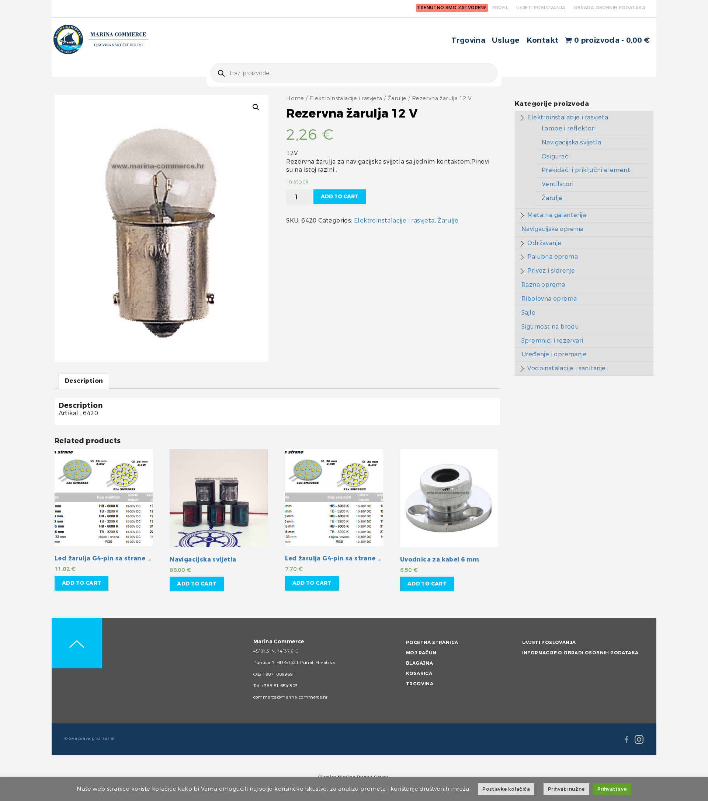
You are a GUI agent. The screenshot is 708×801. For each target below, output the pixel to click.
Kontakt (543, 40)
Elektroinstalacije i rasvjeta (345, 98)
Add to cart (339, 196)
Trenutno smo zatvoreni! (451, 8)
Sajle (528, 312)
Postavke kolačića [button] (506, 789)
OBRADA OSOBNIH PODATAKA (609, 8)
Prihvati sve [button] (612, 789)
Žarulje (397, 98)
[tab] (84, 381)
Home (295, 98)
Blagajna (419, 663)
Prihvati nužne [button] (566, 789)
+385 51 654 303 (279, 686)
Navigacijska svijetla (571, 142)
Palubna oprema (552, 256)
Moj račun (421, 653)
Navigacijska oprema (552, 229)
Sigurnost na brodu (550, 326)
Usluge (506, 40)
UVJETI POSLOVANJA (541, 8)
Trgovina (468, 40)
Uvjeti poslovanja (549, 643)
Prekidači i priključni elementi (587, 170)
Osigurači (556, 156)
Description (84, 381)
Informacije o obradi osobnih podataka (580, 653)
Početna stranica (432, 643)
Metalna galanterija (556, 215)
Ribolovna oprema (549, 298)
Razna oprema (543, 284)
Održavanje (544, 243)
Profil (500, 8)
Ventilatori (557, 184)
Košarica (419, 673)
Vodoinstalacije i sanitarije (566, 368)
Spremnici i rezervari (552, 340)
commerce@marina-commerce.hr (290, 697)
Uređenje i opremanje (554, 354)
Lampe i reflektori (569, 128)
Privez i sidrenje (551, 270)
